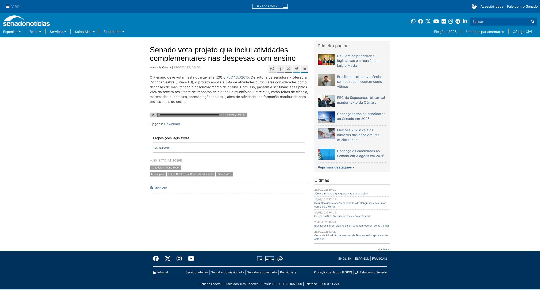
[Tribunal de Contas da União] (280, 258)
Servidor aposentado (262, 272)
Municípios (157, 174)
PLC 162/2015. (238, 77)
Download (172, 124)
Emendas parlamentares (485, 32)
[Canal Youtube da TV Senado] (189, 258)
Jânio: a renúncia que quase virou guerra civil (341, 193)
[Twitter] (168, 258)
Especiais (10, 32)
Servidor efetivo (197, 272)
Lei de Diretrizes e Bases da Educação (190, 174)
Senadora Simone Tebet (165, 167)
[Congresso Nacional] (269, 258)
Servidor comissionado (227, 272)
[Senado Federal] (270, 6)
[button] (475, 6)
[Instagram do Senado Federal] (179, 258)
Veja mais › (384, 249)
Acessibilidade (492, 6)
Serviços (56, 32)
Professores (224, 174)
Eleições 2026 (445, 32)
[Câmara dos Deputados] (259, 258)
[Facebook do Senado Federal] (157, 258)
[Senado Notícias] (26, 22)
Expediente (113, 32)
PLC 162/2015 (161, 147)
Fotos (34, 32)
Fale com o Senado (522, 6)
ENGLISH (345, 258)
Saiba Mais (83, 32)
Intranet (162, 272)
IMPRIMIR (160, 188)
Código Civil (523, 32)
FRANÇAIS (379, 258)
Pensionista (288, 272)
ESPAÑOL (362, 258)
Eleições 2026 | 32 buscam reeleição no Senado (342, 216)
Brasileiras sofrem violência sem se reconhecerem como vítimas (351, 225)
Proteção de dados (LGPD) (333, 272)
